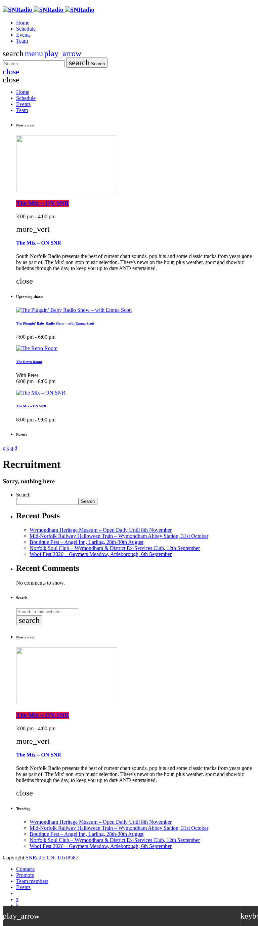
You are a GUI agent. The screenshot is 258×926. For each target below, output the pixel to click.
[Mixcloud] (17, 905)
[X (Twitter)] (17, 899)
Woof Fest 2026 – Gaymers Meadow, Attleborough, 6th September (101, 554)
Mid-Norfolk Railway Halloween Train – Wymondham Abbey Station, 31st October (119, 536)
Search (87, 62)
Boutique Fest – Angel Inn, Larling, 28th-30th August (86, 542)
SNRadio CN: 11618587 (52, 857)
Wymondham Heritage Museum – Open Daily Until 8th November (101, 530)
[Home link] (48, 9)
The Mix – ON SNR (42, 203)
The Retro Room (29, 362)
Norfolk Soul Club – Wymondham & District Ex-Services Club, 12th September (115, 548)
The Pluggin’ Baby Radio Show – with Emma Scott (55, 324)
